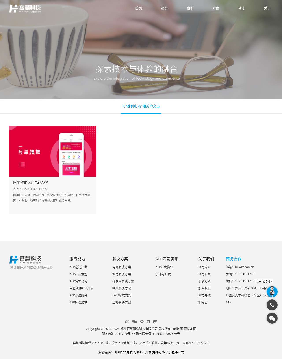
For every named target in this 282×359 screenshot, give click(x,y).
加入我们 (204, 288)
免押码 (156, 352)
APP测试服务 (78, 295)
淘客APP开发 (142, 352)
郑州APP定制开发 (124, 343)
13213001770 (244, 274)
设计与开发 (163, 274)
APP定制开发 (78, 267)
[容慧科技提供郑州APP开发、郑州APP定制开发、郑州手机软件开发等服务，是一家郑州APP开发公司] (25, 261)
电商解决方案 (121, 267)
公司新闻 (204, 274)
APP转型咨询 (78, 281)
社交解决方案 (121, 288)
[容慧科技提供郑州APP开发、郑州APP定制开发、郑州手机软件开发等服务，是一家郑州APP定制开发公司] (27, 9)
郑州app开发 (124, 352)
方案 (215, 8)
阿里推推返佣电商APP (30, 182)
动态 (241, 8)
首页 (138, 8)
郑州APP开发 (100, 343)
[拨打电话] (272, 304)
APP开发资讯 (164, 267)
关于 (267, 8)
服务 (164, 8)
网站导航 (204, 295)
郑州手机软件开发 (151, 343)
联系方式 (204, 281)
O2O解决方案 (121, 295)
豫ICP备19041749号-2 (117, 333)
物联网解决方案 (123, 281)
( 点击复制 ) (264, 281)
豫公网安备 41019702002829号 (158, 333)
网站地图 (190, 329)
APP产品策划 (78, 274)
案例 (190, 8)
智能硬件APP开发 (81, 288)
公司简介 (204, 267)
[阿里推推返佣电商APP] (52, 151)
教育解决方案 (121, 274)
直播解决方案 (121, 302)
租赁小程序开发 (173, 352)
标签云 (203, 302)
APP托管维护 (78, 302)
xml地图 (177, 329)
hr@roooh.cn (244, 267)
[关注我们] (272, 318)
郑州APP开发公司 (198, 343)
